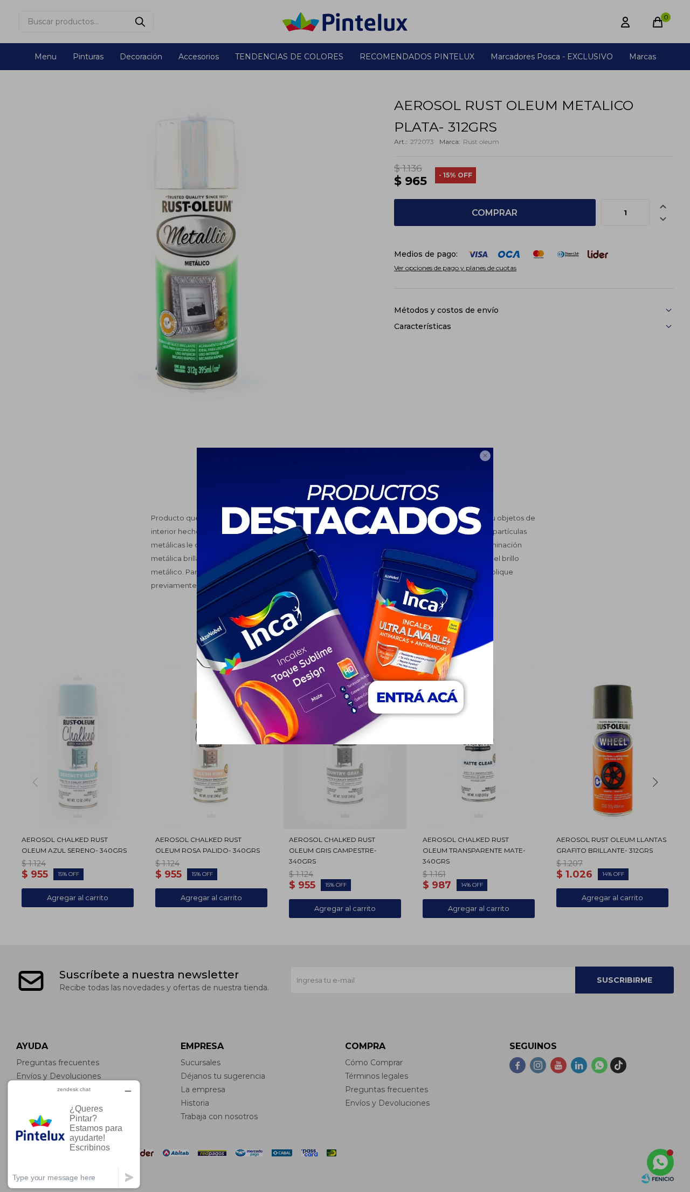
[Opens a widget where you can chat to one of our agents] (74, 1134)
